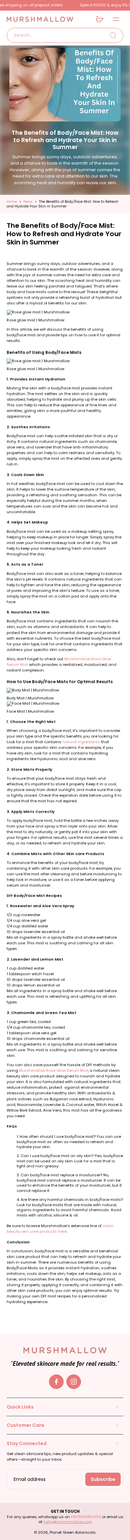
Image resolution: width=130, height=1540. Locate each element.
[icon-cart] (99, 19)
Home (12, 201)
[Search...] (113, 35)
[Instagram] (73, 1381)
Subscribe (103, 1479)
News (28, 201)
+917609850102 (86, 1516)
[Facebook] (56, 1381)
